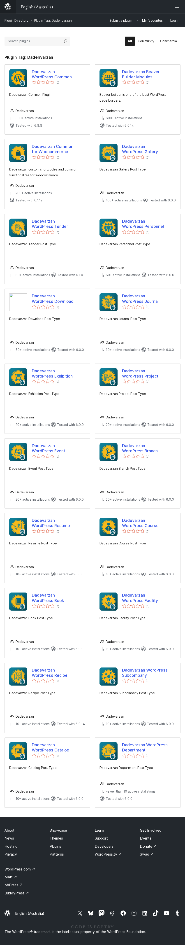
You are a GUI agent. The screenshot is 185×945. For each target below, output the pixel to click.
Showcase (58, 830)
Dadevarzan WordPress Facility (140, 598)
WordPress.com (20, 869)
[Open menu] (178, 7)
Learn (99, 830)
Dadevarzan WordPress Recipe (49, 673)
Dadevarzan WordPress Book (48, 598)
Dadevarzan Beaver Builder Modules (141, 74)
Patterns (57, 854)
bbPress (14, 885)
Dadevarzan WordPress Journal (140, 298)
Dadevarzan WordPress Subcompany (145, 673)
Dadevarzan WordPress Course (140, 523)
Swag (147, 854)
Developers (104, 846)
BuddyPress (17, 893)
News (9, 838)
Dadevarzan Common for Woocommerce (52, 149)
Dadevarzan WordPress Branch (140, 448)
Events (145, 838)
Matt (11, 877)
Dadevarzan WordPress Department (145, 747)
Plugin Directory (16, 20)
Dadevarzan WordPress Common (52, 74)
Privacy (11, 854)
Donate (148, 846)
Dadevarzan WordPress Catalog (50, 747)
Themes (56, 838)
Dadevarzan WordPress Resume (51, 523)
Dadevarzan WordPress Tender (50, 224)
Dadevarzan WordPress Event (48, 448)
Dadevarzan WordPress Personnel (143, 224)
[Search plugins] (65, 41)
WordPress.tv (108, 854)
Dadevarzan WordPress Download (53, 298)
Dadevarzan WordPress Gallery (140, 149)
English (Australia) (29, 913)
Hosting (11, 846)
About (9, 830)
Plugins (55, 846)
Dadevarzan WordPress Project (140, 373)
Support (101, 838)
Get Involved (151, 830)
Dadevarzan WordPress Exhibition (52, 373)
